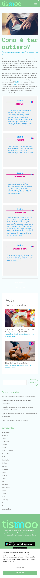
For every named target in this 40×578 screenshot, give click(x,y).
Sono (3, 497)
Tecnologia (5, 500)
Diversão (4, 466)
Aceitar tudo (20, 573)
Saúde (23, 52)
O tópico (14, 84)
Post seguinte (20, 288)
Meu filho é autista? (17, 363)
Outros (4, 478)
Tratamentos (6, 506)
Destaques (5, 457)
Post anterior (20, 282)
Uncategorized (6, 509)
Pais (3, 481)
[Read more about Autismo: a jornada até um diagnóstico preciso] (20, 318)
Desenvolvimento (10, 366)
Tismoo (4, 503)
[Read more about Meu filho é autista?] (20, 351)
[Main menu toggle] (35, 3)
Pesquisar (33, 382)
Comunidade (7, 52)
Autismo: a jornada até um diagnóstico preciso (19, 330)
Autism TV (5, 435)
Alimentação (6, 432)
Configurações (20, 568)
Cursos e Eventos (7, 451)
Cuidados (4, 445)
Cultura (4, 448)
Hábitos (4, 475)
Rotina (18, 52)
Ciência (4, 438)
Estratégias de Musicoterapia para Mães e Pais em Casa (19, 396)
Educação (5, 469)
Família (13, 52)
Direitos (4, 463)
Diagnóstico (17, 334)
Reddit (17, 82)
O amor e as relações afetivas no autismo (15, 420)
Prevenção (5, 484)
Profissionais (6, 487)
